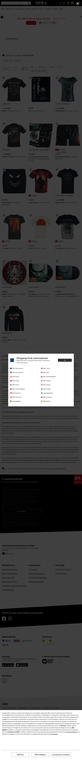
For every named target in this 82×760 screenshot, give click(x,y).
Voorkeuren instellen (61, 754)
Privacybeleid (54, 734)
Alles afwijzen (40, 755)
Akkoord (20, 755)
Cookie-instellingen (71, 732)
